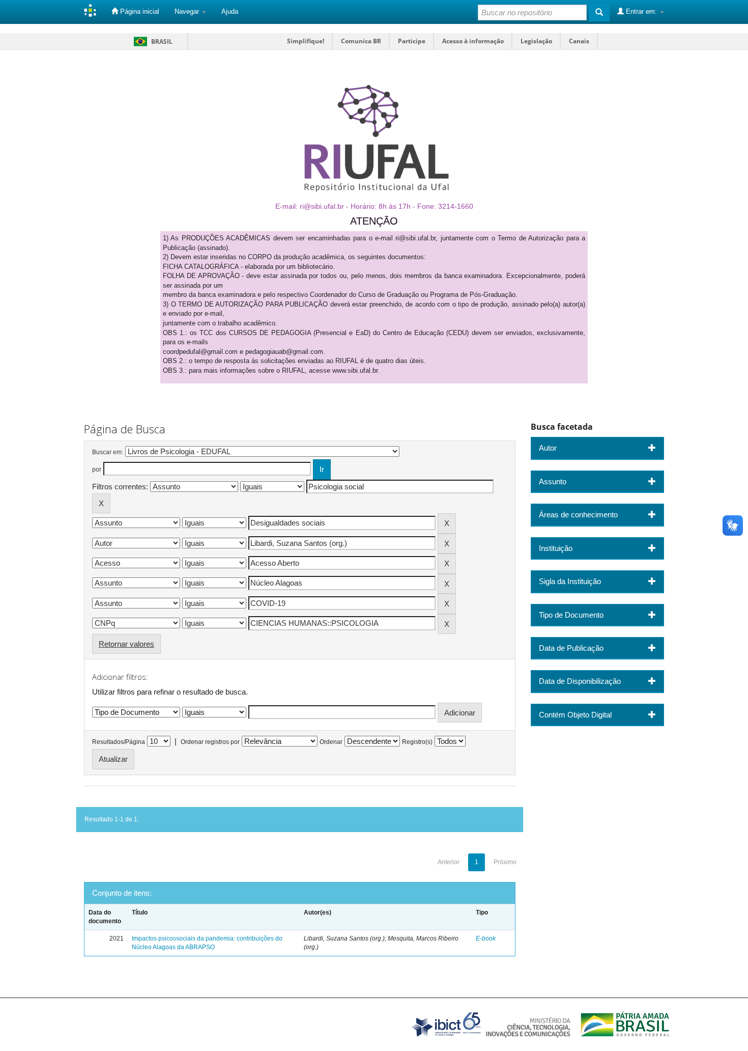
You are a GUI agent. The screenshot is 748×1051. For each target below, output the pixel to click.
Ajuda (229, 11)
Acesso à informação (473, 41)
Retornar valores (126, 644)
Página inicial (138, 11)
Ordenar (331, 741)
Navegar (188, 11)
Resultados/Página (118, 741)
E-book (486, 938)
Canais (579, 41)
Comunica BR (361, 41)
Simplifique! (305, 41)
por (96, 469)
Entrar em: (641, 11)
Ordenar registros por (210, 741)
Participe (411, 41)
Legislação (536, 41)
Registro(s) (417, 741)
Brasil (151, 41)
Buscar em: (107, 452)
